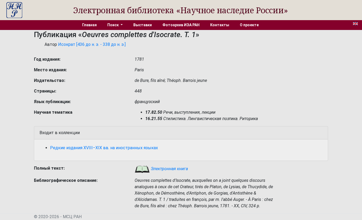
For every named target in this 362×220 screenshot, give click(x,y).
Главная (89, 25)
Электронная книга (169, 168)
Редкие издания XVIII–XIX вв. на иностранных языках (104, 147)
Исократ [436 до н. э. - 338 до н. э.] (92, 44)
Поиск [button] (113, 25)
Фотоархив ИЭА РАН (181, 25)
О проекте (249, 25)
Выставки (142, 25)
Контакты (219, 25)
